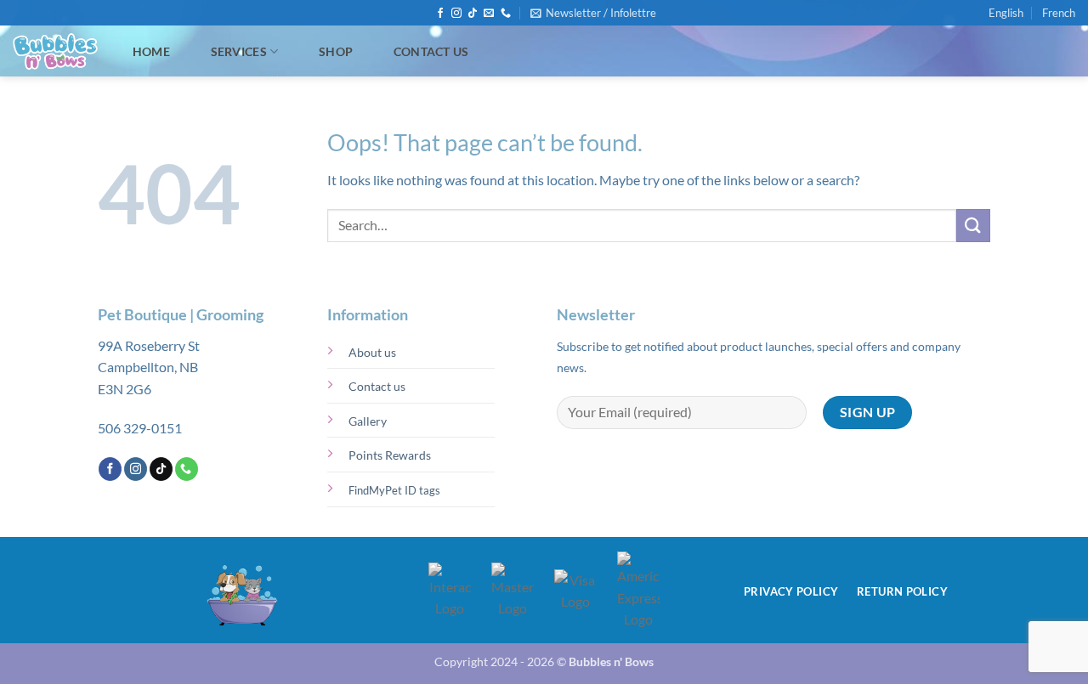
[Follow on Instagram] (456, 14)
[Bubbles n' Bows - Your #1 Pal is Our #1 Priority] (55, 52)
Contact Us (431, 51)
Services (239, 51)
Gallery (367, 421)
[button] (593, 12)
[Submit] (973, 225)
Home (151, 51)
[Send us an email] (489, 14)
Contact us (376, 386)
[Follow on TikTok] (473, 14)
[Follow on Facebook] (440, 14)
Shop (336, 51)
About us (372, 352)
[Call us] (506, 14)
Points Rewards (389, 455)
